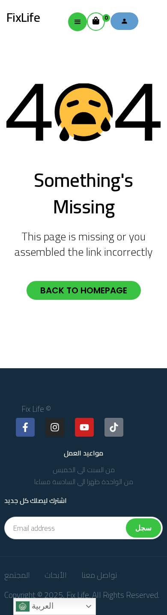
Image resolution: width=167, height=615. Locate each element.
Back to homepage (83, 290)
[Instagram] (54, 427)
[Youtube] (84, 427)
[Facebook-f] (25, 427)
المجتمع (17, 575)
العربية (42, 605)
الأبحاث (56, 575)
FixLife (23, 17)
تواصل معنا (99, 575)
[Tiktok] (113, 427)
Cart (104, 18)
